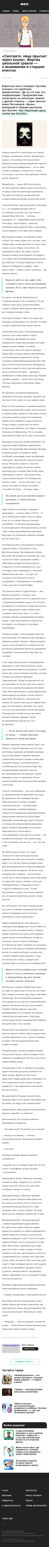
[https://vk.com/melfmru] (18, 1480)
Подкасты (7, 1501)
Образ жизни (29, 11)
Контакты (31, 1490)
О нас (5, 1490)
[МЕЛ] (24, 4)
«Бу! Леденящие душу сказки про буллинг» (24, 112)
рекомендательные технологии (23, 1541)
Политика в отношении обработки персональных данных (22, 1535)
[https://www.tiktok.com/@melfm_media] (24, 1480)
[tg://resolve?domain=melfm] (4, 1480)
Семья (6, 11)
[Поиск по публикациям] (3, 4)
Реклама (7, 1495)
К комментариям (24, 1362)
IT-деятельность (11, 1506)
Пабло (29, 1501)
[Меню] (45, 4)
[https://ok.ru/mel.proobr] (37, 1480)
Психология (9, 51)
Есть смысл (28, 1345)
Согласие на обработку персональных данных (18, 1533)
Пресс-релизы (34, 1495)
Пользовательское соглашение (13, 1531)
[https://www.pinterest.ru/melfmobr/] (31, 1480)
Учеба (15, 11)
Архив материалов (36, 1506)
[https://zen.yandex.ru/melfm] (11, 1480)
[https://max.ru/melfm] (44, 1480)
